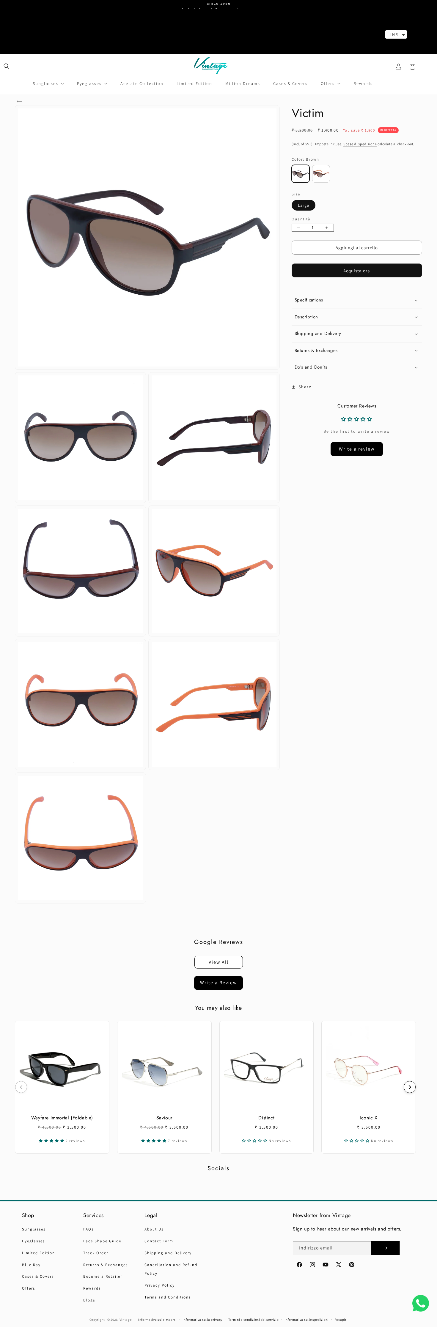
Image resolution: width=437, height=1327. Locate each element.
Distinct (266, 1117)
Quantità (301, 219)
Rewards (92, 1288)
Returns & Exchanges (105, 1264)
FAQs (88, 1229)
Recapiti (341, 1319)
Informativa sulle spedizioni (306, 1319)
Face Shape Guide (102, 1241)
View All (219, 962)
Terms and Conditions (167, 1297)
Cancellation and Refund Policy (170, 1269)
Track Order (95, 1252)
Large (303, 205)
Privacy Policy (159, 1285)
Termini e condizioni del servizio (253, 1319)
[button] (6, 66)
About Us (154, 1229)
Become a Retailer (102, 1276)
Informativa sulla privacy (202, 1319)
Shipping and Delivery (168, 1252)
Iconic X (369, 1117)
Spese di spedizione (360, 144)
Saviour (164, 1117)
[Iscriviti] (385, 1248)
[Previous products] (21, 1087)
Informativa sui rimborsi (157, 1319)
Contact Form (158, 1241)
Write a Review (218, 983)
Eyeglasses (33, 1241)
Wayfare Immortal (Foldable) (62, 1117)
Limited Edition (38, 1252)
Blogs (89, 1300)
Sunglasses (33, 1229)
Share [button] (305, 386)
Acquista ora (356, 271)
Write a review (357, 449)
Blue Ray (31, 1264)
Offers (28, 1288)
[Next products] (410, 1087)
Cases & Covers (38, 1276)
